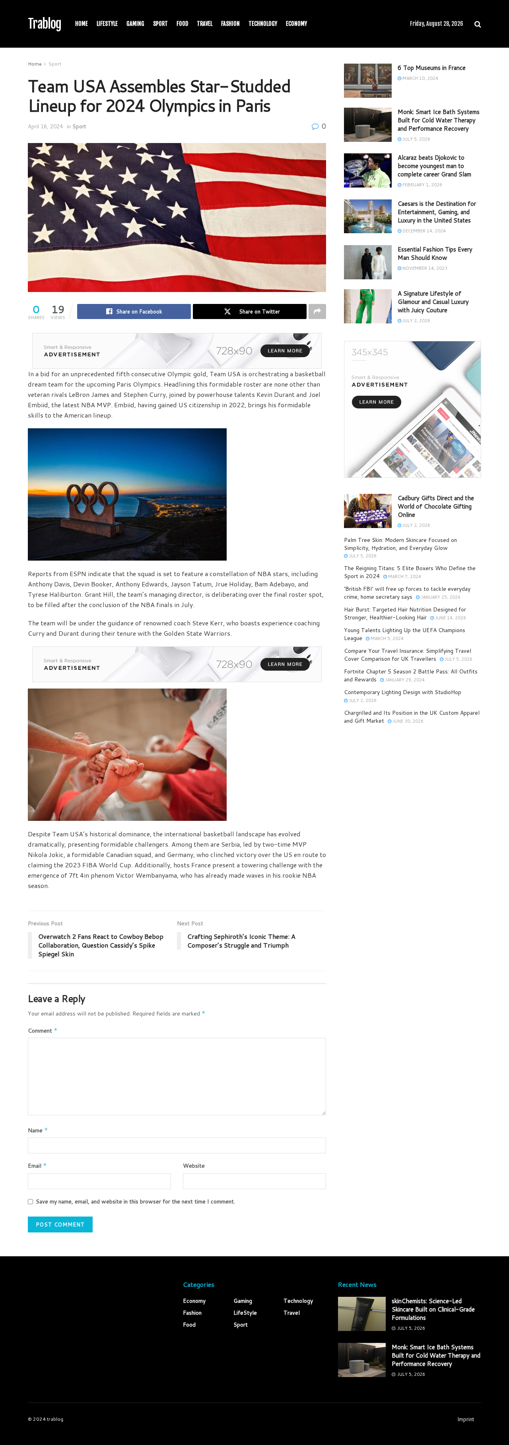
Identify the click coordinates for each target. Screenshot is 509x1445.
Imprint (465, 1419)
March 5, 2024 (386, 638)
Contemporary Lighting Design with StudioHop (402, 692)
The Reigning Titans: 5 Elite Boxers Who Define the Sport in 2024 (410, 572)
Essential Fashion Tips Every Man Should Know (435, 253)
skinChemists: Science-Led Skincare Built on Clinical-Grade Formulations (433, 1309)
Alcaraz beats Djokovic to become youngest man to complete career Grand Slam (434, 165)
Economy (296, 23)
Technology (263, 23)
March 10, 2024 (419, 78)
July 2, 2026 (415, 320)
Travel (204, 23)
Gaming (135, 23)
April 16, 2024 (45, 126)
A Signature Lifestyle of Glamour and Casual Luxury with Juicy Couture (433, 301)
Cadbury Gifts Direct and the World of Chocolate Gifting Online (436, 506)
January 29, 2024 (404, 680)
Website (194, 1166)
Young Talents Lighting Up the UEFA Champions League (404, 634)
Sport (160, 23)
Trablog (44, 23)
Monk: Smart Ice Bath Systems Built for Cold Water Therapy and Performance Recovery (439, 120)
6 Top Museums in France (432, 68)
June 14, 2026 (450, 618)
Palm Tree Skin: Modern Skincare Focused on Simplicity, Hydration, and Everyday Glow (400, 544)
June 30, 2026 (407, 721)
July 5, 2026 (415, 139)
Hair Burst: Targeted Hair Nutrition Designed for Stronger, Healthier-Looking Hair (405, 613)
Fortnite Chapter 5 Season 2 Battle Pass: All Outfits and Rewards (411, 675)
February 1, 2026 (421, 185)
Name (38, 1130)
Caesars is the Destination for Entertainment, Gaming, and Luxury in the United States (437, 211)
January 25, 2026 (440, 597)
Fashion (230, 23)
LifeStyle (107, 23)
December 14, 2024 (423, 231)
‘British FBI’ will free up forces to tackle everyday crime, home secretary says (407, 593)
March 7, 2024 (404, 576)
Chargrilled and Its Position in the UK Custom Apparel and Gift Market (412, 717)
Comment (43, 1031)
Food (182, 23)
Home (81, 23)
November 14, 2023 (424, 268)
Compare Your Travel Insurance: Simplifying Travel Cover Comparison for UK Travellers (407, 655)
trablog (55, 1419)
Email (37, 1166)
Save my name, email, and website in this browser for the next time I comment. (135, 1201)
